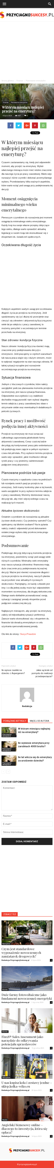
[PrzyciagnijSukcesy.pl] (27, 15)
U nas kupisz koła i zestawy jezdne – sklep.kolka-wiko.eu (27, 1084)
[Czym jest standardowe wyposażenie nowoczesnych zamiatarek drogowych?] (27, 932)
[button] (50, 4)
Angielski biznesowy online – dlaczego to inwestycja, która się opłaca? (24, 1128)
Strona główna (8, 80)
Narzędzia (6, 944)
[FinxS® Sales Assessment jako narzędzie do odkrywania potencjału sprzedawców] (27, 1020)
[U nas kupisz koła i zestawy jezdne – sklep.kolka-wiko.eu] (27, 1066)
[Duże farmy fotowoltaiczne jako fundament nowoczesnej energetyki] (27, 978)
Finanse (5, 102)
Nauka (4, 1120)
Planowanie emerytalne (19, 102)
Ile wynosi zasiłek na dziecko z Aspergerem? (13, 672)
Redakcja (27, 706)
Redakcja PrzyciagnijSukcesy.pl (15, 960)
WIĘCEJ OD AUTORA (39, 721)
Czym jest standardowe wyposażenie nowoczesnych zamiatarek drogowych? (21, 952)
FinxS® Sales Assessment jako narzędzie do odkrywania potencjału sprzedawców (22, 1040)
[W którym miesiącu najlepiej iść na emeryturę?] (9, 732)
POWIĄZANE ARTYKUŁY (14, 721)
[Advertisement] (27, 49)
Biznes (5, 990)
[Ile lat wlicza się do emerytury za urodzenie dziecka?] (9, 761)
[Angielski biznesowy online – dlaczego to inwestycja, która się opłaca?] (27, 1108)
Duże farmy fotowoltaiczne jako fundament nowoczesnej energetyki (27, 996)
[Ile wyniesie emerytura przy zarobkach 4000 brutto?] (9, 746)
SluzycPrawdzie (28, 634)
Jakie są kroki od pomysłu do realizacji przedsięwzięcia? (42, 673)
